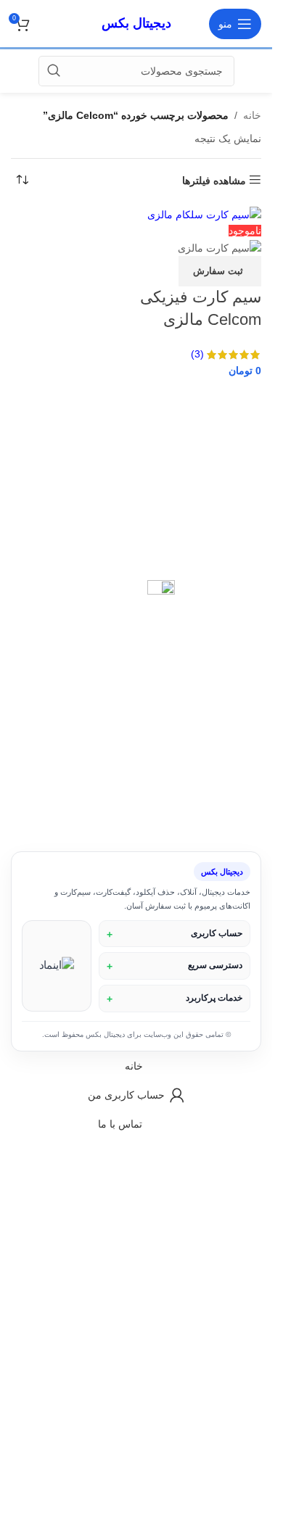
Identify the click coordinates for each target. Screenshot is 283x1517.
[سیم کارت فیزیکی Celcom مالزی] (204, 214)
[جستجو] (53, 71)
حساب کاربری (216, 933)
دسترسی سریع (215, 965)
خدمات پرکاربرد (214, 998)
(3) (197, 354)
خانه (252, 115)
